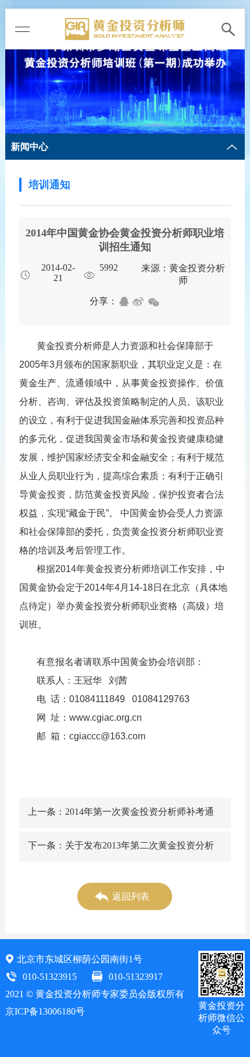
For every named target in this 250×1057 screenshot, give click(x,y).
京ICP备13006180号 (45, 1011)
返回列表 (130, 896)
